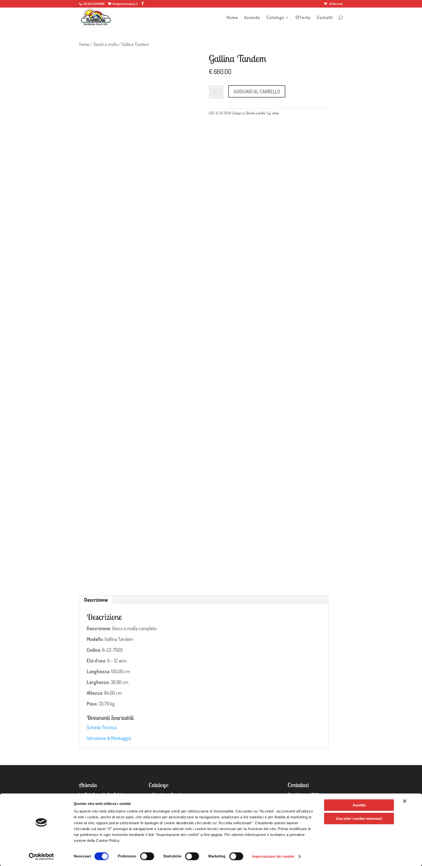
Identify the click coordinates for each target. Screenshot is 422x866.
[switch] (147, 856)
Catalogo (275, 18)
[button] (189, 60)
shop (275, 113)
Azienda (252, 18)
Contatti (325, 18)
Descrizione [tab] (96, 599)
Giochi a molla (106, 44)
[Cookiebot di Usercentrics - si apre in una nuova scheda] (41, 856)
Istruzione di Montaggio (109, 738)
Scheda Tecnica (101, 727)
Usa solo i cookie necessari (359, 818)
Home (232, 18)
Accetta (359, 805)
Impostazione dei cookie (273, 856)
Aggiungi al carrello (257, 91)
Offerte (302, 18)
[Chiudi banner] (404, 801)
